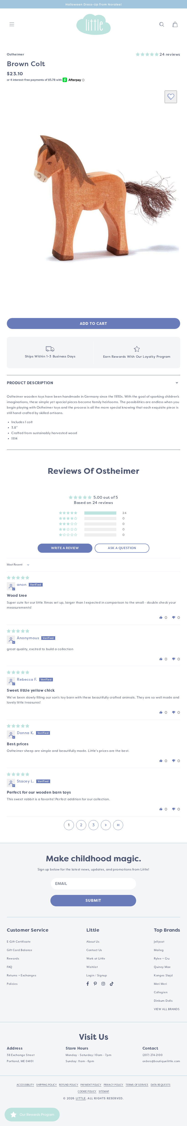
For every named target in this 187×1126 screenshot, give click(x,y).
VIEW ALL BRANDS (167, 1009)
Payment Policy (91, 1085)
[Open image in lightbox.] (93, 195)
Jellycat (159, 942)
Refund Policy (68, 1085)
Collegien (160, 992)
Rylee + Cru (162, 958)
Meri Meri (160, 984)
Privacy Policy (113, 1085)
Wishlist (92, 967)
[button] (162, 24)
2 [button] (81, 825)
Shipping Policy (46, 1085)
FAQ (9, 967)
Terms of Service (137, 1085)
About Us (93, 942)
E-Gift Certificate (19, 942)
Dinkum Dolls (163, 1001)
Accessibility (25, 1085)
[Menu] (12, 24)
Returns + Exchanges (21, 975)
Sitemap (104, 1091)
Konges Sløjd (163, 975)
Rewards (13, 958)
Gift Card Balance (19, 950)
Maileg (159, 950)
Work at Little (95, 958)
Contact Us (94, 950)
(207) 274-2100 (153, 1055)
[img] (18, 577)
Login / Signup (96, 975)
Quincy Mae (162, 967)
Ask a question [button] (122, 548)
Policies (12, 984)
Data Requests (161, 1085)
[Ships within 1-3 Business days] (50, 352)
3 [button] (93, 825)
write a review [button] (65, 548)
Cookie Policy (87, 1091)
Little (81, 1098)
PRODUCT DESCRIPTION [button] (30, 383)
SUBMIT (93, 900)
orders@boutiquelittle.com (161, 1061)
